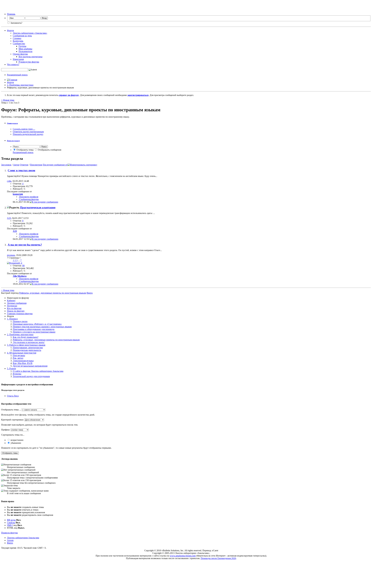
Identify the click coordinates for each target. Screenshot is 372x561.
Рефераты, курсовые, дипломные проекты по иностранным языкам (46, 339)
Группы (22, 46)
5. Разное (11, 368)
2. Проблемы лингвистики (20, 85)
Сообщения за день (22, 35)
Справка (17, 38)
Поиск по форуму (16, 311)
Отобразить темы (25, 150)
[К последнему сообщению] (44, 202)
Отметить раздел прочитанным (28, 131)
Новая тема (7, 100)
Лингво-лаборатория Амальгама (23, 537)
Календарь (18, 41)
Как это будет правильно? (25, 337)
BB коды (11, 520)
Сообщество (19, 43)
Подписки (12, 305)
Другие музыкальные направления (30, 366)
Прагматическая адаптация (37, 207)
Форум (10, 30)
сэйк (9, 181)
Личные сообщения (16, 303)
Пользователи (25, 51)
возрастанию (16, 440)
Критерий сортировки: (12, 419)
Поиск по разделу (13, 141)
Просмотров (36, 165)
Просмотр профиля (28, 196)
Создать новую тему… (24, 129)
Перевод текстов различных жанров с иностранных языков (42, 326)
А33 (9, 218)
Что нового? (13, 64)
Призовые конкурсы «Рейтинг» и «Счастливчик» (37, 324)
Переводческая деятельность (27, 350)
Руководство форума (29, 62)
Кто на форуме (14, 308)
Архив (10, 540)
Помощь (11, 14)
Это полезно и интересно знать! (28, 342)
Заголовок (6, 165)
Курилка (17, 373)
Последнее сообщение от (55, 165)
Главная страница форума (20, 313)
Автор (16, 165)
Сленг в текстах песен (21, 170)
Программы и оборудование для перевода (33, 329)
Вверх (90, 293)
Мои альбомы (25, 49)
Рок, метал (18, 358)
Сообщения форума (29, 199)
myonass (11, 255)
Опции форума (20, 54)
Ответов (24, 165)
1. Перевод (12, 319)
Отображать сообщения (49, 150)
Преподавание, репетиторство (28, 347)
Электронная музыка (23, 360)
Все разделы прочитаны (30, 56)
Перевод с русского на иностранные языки (34, 332)
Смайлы (11, 522)
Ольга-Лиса (13, 396)
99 (23, 265)
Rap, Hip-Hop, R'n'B (22, 363)
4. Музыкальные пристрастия (21, 353)
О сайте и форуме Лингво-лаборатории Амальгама (38, 371)
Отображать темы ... (11, 409)
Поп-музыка (19, 355)
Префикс (5, 429)
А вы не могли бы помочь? (25, 244)
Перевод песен (20, 321)
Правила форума (9, 532)
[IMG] (10, 525)
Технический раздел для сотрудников (31, 376)
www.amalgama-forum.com (183, 555)
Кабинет (11, 300)
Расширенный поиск (17, 75)
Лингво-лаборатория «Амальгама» (30, 33)
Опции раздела (12, 123)
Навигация (18, 59)
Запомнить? (16, 23)
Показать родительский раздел (28, 134)
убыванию (15, 443)
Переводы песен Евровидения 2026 (218, 558)
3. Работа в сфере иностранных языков (26, 345)
